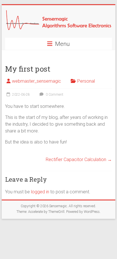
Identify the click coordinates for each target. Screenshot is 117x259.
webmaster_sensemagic (36, 81)
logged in (40, 191)
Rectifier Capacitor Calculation (79, 159)
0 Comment (54, 95)
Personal (86, 81)
